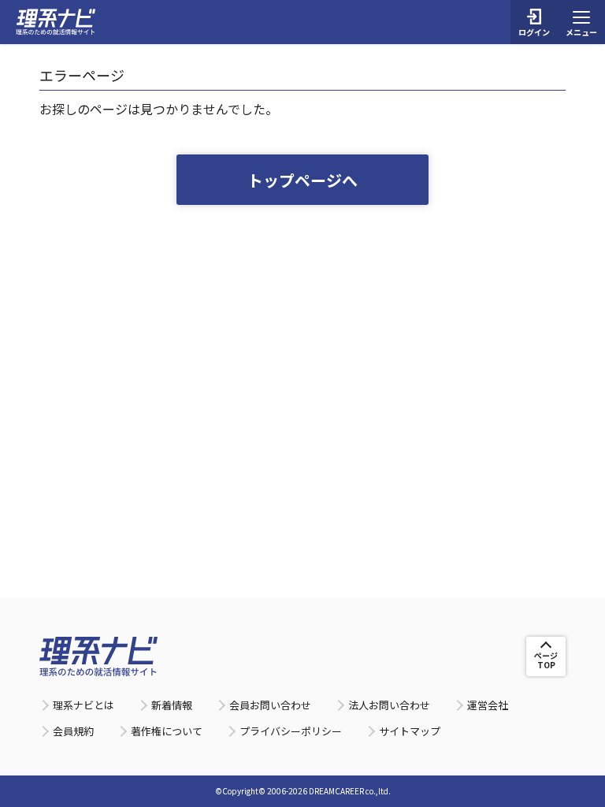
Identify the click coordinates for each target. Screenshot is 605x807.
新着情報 (171, 705)
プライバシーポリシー (290, 731)
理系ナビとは (83, 705)
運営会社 (487, 705)
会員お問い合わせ (270, 705)
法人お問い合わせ (389, 705)
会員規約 (73, 731)
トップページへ (302, 180)
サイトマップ (409, 731)
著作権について (166, 731)
